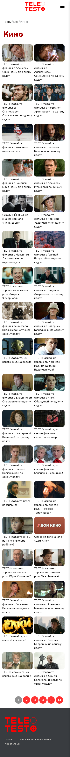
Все (15, 22)
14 (59, 700)
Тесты (7, 22)
